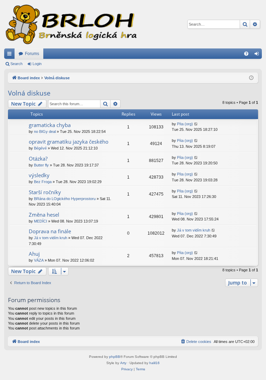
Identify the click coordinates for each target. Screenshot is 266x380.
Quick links (11, 55)
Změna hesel (44, 214)
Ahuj (34, 253)
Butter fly (41, 165)
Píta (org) (185, 124)
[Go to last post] (196, 124)
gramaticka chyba (50, 124)
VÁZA (39, 260)
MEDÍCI (40, 221)
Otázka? (38, 158)
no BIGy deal (45, 131)
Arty (123, 363)
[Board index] (70, 24)
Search (16, 64)
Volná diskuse (29, 93)
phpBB (114, 357)
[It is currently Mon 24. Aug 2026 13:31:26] (251, 78)
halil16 (154, 363)
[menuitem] (246, 53)
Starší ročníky (45, 192)
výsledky (39, 175)
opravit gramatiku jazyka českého (68, 141)
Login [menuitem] (258, 55)
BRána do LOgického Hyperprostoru (65, 199)
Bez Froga (43, 182)
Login (37, 64)
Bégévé (40, 148)
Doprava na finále (50, 231)
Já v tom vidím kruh (50, 238)
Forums (32, 53)
